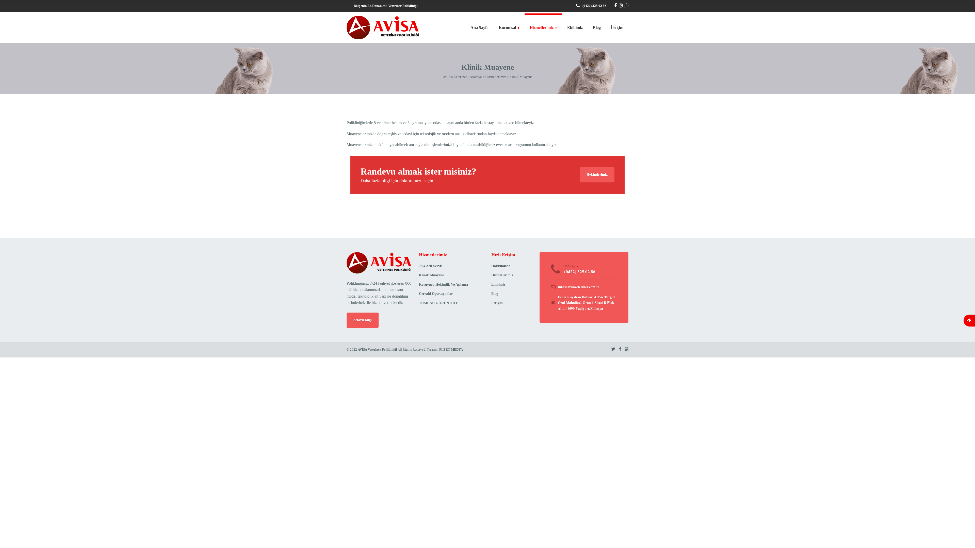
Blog (597, 27)
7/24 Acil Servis (430, 266)
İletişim (617, 27)
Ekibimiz (575, 27)
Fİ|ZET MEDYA (450, 349)
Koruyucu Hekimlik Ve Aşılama (443, 284)
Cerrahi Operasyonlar (436, 294)
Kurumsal (507, 27)
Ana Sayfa (479, 27)
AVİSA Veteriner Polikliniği (377, 349)
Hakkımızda (500, 266)
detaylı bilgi (362, 320)
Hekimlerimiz (597, 175)
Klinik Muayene (431, 275)
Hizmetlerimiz (542, 27)
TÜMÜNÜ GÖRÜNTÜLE (438, 303)
